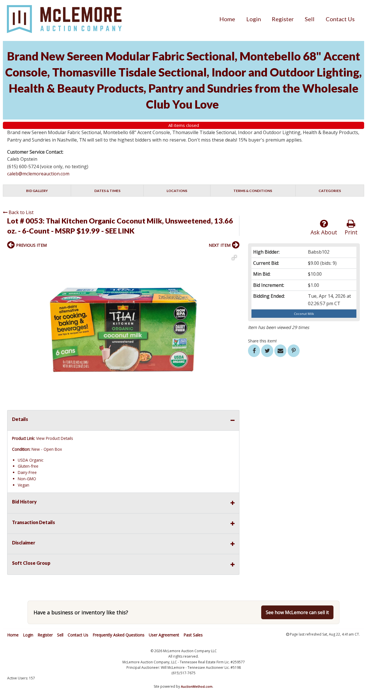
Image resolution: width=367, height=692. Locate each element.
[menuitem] (227, 19)
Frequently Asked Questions (119, 635)
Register (283, 18)
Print (351, 232)
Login (253, 18)
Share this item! (262, 341)
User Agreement (164, 635)
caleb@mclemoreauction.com (38, 173)
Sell (310, 18)
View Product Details (54, 438)
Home (227, 18)
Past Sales (193, 635)
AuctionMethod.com (196, 686)
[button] (234, 257)
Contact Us (340, 18)
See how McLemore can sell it (297, 612)
